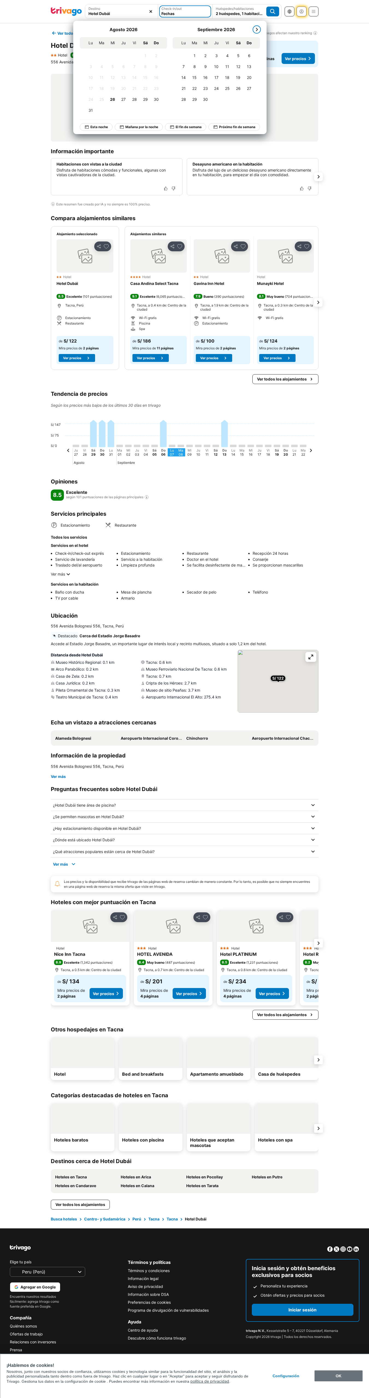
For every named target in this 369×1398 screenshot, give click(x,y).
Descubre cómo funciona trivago (157, 1338)
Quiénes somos (23, 1326)
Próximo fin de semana (237, 127)
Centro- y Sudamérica (104, 1219)
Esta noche (99, 127)
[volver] (68, 451)
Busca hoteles (64, 1219)
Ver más (58, 574)
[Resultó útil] (166, 188)
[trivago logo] (66, 11)
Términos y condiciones (149, 1270)
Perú (136, 1219)
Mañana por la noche (141, 127)
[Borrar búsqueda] (151, 11)
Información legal (143, 1278)
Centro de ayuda (143, 1330)
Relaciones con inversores (33, 1342)
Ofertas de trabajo (26, 1334)
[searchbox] (121, 13)
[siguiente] (256, 29)
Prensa (16, 1349)
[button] (121, 11)
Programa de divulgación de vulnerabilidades (168, 1310)
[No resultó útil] (173, 188)
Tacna (154, 1219)
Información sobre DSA (148, 1294)
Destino (94, 9)
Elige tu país (20, 1262)
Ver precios (295, 58)
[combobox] (121, 11)
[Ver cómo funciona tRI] (146, 497)
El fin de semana (189, 127)
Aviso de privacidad (145, 1286)
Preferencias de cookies (149, 1302)
